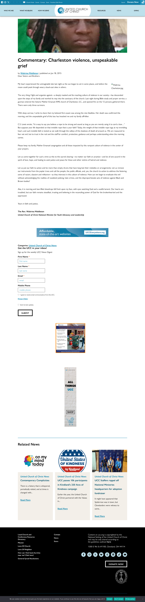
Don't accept (119, 599)
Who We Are (9, 10)
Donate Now (132, 1)
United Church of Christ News (43, 245)
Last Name (23, 266)
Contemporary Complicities (34, 480)
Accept (109, 599)
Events (37, 2)
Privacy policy (130, 599)
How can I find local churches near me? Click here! (29, 554)
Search (123, 2)
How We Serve (43, 10)
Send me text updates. (27, 305)
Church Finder (30, 2)
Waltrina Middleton (29, 73)
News (56, 538)
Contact (42, 2)
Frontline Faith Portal (56, 2)
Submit (25, 312)
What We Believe (26, 10)
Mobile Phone (24, 285)
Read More (25, 499)
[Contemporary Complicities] (35, 461)
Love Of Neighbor (25, 549)
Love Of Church (24, 546)
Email (21, 276)
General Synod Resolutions (28, 558)
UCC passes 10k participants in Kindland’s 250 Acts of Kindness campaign (72, 484)
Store (47, 2)
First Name (24, 256)
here (109, 541)
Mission (21, 542)
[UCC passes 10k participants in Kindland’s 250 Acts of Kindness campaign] (72, 461)
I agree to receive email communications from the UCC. (37, 295)
